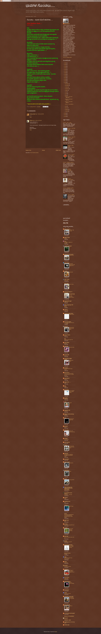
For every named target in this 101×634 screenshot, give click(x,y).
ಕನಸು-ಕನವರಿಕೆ (66, 389)
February (66, 109)
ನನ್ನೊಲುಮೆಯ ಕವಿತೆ (67, 410)
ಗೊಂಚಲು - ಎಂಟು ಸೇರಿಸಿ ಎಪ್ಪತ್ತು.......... (71, 129)
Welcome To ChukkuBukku (69, 616)
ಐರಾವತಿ (65, 592)
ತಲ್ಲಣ (65, 385)
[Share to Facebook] (46, 106)
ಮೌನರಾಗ (31, 120)
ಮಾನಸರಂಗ (66, 569)
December (67, 83)
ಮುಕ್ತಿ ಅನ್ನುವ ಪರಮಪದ (67, 593)
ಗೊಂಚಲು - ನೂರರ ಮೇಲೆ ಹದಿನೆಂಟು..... (68, 99)
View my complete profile (67, 57)
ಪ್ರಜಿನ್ (70, 471)
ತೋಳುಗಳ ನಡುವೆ (71, 347)
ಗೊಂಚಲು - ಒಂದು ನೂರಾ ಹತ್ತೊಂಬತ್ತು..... (68, 97)
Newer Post (28, 150)
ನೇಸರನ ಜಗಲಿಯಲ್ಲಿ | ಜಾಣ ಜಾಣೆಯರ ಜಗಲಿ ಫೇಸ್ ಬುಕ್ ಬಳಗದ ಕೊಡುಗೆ (68, 488)
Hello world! (66, 280)
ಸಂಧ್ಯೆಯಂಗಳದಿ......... (67, 382)
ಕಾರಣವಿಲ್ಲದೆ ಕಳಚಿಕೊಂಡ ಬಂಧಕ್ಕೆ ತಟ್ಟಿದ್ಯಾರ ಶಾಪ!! (72, 264)
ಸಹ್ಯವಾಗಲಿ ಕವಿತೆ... (71, 314)
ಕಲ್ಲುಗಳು (65, 386)
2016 (65, 79)
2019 (65, 74)
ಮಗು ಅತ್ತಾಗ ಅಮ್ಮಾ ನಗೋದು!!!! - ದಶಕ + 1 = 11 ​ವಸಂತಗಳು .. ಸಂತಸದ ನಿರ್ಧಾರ (72, 295)
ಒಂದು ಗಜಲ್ (66, 578)
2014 (65, 82)
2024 (65, 66)
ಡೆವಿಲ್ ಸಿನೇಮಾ (71, 284)
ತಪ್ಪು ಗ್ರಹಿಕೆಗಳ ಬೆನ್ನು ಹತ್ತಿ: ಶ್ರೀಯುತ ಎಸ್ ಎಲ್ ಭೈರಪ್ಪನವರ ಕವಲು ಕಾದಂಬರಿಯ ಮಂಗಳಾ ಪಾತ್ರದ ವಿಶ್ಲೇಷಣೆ (69, 516)
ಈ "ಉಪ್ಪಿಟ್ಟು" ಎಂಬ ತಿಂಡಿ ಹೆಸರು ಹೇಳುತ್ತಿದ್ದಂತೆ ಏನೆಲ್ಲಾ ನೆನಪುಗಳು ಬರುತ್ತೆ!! (68, 455)
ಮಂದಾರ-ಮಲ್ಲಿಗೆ (66, 354)
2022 (65, 69)
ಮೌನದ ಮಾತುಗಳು (67, 442)
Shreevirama (66, 589)
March (66, 107)
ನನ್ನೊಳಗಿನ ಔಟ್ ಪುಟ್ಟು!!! (68, 301)
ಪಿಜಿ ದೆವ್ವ (65, 306)
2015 (65, 80)
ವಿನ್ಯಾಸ (65, 401)
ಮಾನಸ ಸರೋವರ (66, 378)
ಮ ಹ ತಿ (65, 478)
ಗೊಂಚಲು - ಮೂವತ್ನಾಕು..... (70, 169)
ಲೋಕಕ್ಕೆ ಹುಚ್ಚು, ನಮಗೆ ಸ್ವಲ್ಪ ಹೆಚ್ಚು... (71, 598)
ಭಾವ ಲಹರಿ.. (66, 426)
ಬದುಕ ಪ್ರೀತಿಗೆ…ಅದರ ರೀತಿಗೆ (68, 494)
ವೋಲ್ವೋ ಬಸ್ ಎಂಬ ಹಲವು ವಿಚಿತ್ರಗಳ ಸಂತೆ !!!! (71, 571)
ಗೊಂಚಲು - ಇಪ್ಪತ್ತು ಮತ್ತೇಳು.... (70, 146)
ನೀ (69, 246)
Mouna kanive (66, 372)
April (66, 106)
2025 (65, 64)
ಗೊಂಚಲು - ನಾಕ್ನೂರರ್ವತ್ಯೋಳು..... (71, 179)
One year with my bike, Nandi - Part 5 (72, 447)
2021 (65, 71)
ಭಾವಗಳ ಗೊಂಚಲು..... (40, 5)
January (66, 111)
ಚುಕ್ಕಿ (65, 338)
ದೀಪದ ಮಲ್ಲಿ (66, 536)
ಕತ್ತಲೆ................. (66, 521)
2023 (65, 67)
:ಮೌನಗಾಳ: (66, 309)
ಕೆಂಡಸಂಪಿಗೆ (66, 618)
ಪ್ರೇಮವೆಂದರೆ (71, 272)
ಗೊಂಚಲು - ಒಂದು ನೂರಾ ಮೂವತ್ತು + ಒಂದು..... (71, 137)
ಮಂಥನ (65, 513)
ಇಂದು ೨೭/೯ (66, 355)
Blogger (55, 631)
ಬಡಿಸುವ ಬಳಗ (66, 310)
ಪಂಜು (65, 241)
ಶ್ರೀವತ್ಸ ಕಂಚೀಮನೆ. (67, 23)
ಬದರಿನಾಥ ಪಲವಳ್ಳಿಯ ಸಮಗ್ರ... (68, 313)
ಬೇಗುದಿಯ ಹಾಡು (66, 624)
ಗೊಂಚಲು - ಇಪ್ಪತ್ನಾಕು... (71, 194)
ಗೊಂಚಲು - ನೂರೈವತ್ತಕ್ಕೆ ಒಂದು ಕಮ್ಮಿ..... (68, 187)
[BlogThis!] (44, 106)
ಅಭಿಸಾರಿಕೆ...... (66, 271)
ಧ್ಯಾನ (65, 502)
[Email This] (43, 106)
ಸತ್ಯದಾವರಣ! (66, 562)
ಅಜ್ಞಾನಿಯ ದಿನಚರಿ (67, 237)
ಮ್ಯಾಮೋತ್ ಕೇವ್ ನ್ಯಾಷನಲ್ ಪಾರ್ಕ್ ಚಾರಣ (71, 328)
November (67, 85)
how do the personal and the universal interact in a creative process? (69, 374)
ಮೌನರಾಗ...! (66, 505)
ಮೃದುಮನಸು (66, 453)
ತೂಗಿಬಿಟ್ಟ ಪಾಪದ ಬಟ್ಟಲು (67, 566)
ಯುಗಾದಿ (65, 335)
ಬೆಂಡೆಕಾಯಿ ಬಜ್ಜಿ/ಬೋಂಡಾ (71, 230)
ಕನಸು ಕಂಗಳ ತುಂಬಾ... (67, 553)
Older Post (58, 150)
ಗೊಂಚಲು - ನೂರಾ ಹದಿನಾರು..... (69, 104)
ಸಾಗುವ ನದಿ (65, 411)
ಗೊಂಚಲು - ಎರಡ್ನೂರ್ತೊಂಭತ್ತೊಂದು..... (69, 162)
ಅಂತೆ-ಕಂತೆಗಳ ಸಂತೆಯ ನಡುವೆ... (69, 596)
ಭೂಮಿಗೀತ (65, 565)
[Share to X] (45, 106)
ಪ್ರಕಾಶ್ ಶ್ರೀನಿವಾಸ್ (66, 470)
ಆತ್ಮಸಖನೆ (65, 379)
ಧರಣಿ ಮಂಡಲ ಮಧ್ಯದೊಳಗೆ (68, 541)
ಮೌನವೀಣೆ (65, 438)
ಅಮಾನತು (65, 238)
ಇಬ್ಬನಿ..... (65, 417)
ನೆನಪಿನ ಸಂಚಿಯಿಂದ (67, 229)
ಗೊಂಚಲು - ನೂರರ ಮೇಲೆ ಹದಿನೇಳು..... (68, 102)
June (66, 93)
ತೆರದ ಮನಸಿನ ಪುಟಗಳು (67, 321)
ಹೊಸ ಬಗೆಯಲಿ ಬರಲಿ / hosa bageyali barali (68, 558)
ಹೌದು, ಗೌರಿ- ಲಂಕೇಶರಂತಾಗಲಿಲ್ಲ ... (72, 432)
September (67, 88)
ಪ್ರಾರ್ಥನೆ (70, 402)
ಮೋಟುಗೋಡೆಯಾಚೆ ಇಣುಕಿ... (68, 544)
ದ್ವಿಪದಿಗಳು (65, 343)
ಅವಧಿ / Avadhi (66, 279)
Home (43, 150)
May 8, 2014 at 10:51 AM (37, 120)
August (66, 90)
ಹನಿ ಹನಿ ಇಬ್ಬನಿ (71, 506)
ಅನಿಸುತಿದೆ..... (66, 527)
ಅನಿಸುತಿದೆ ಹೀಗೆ (66, 439)
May (66, 95)
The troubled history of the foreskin (71, 546)
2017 (65, 77)
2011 (65, 116)
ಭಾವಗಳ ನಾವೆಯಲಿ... (67, 334)
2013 (65, 113)
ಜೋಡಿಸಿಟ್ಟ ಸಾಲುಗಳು (67, 501)
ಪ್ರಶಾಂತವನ (66, 326)
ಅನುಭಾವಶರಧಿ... (66, 459)
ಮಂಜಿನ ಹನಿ (66, 346)
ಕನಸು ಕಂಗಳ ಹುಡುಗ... (67, 581)
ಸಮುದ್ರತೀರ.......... (67, 367)
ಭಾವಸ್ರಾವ (65, 540)
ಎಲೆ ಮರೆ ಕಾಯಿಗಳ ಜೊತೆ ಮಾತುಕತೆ (69, 613)
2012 (65, 114)
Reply (31, 117)
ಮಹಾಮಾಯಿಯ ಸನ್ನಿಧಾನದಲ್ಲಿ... (71, 419)
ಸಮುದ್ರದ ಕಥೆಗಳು (71, 479)
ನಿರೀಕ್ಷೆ (65, 498)
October (66, 87)
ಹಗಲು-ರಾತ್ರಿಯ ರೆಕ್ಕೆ (67, 604)
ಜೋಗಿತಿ (65, 561)
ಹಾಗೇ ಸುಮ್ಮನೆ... (66, 283)
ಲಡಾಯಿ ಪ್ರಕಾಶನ (66, 342)
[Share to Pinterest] (47, 106)
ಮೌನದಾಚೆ (65, 497)
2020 (65, 72)
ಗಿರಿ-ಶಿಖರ (65, 445)
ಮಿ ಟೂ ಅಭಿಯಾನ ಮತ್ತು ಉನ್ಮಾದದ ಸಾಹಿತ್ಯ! (71, 391)
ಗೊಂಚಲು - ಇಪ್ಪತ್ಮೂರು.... (71, 154)
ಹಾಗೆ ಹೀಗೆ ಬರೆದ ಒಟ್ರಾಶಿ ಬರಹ (68, 339)
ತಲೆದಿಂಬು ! (70, 605)
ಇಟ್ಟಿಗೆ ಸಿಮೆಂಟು (66, 520)
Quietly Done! (71, 255)
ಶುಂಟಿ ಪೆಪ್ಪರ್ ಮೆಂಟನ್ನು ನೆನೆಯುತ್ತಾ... (71, 529)
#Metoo (65, 427)
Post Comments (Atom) (34, 152)
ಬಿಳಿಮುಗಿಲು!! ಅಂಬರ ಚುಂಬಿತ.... (69, 254)
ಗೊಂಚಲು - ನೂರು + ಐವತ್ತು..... (67, 122)
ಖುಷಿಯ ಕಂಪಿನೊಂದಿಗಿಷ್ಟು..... (72, 583)
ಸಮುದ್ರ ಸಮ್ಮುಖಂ (66, 262)
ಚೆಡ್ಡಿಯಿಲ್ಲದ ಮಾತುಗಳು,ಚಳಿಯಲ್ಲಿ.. (69, 414)
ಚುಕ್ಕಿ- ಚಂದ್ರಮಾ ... (67, 577)
